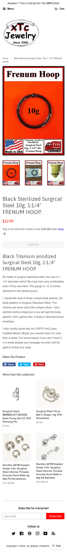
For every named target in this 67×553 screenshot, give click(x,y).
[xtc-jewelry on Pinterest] (29, 534)
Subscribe (55, 516)
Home (5, 58)
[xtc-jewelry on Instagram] (37, 534)
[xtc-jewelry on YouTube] (45, 534)
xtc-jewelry (32, 546)
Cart (61, 8)
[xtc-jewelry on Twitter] (13, 534)
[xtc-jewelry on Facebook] (22, 534)
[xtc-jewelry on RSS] (53, 534)
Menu (10, 8)
